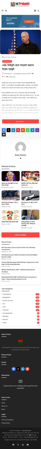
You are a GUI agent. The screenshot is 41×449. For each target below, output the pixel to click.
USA (4, 307)
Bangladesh (6, 297)
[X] (9, 130)
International (12, 57)
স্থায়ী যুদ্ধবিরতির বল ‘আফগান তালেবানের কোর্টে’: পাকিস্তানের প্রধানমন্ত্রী (28, 223)
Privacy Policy (5, 423)
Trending (5, 310)
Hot (4, 303)
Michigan (6, 316)
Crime (5, 322)
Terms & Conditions (7, 420)
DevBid (35, 440)
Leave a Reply (20, 235)
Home (5, 57)
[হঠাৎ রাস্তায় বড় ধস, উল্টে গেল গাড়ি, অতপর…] (30, 195)
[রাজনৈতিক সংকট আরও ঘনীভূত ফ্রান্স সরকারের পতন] (30, 176)
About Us (4, 406)
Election (5, 319)
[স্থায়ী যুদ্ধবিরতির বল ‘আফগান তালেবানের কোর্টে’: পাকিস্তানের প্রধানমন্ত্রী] (30, 215)
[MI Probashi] (20, 4)
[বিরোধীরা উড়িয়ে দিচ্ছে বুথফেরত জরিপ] (11, 215)
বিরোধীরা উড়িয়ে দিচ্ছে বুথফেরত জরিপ (10, 222)
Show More (20, 121)
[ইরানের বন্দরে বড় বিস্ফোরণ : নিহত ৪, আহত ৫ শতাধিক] (11, 195)
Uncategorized (7, 313)
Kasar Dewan (8, 73)
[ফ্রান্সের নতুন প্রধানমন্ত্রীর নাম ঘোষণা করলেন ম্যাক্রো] (11, 176)
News (3, 409)
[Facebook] (4, 130)
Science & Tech (8, 300)
